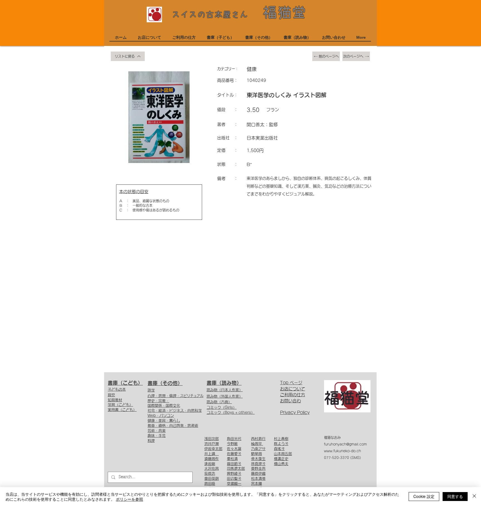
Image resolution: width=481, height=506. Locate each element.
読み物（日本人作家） (225, 390)
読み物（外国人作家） (225, 396)
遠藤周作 (211, 459)
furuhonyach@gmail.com (345, 444)
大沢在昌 (211, 468)
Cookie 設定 (424, 496)
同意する (455, 496)
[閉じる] (474, 497)
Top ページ (291, 383)
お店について (292, 389)
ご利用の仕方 (292, 395)
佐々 (230, 449)
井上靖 (211, 454)
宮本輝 (256, 483)
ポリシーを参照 (129, 499)
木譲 (237, 449)
